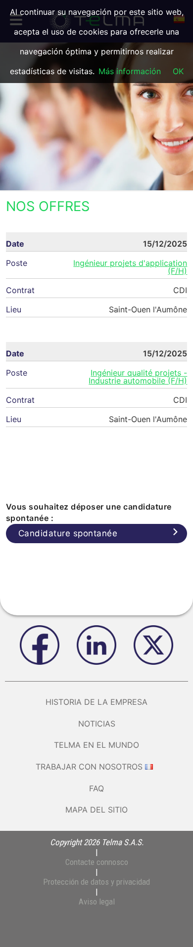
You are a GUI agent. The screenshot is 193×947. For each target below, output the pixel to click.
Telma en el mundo (96, 745)
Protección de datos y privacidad (96, 882)
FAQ (96, 788)
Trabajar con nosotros (89, 767)
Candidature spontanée (68, 533)
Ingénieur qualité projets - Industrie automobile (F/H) (138, 377)
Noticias (96, 724)
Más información (129, 71)
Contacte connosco (96, 862)
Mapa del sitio (96, 810)
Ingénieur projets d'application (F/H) (130, 267)
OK (178, 71)
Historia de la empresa (96, 702)
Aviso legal (97, 901)
